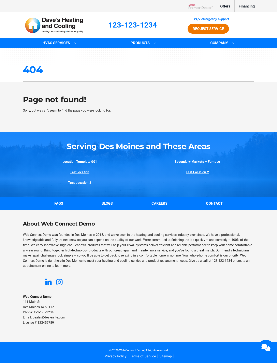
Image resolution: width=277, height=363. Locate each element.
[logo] (54, 18)
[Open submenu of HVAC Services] (77, 43)
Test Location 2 (197, 172)
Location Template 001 (79, 162)
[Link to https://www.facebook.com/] (26, 282)
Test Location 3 (79, 183)
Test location (79, 172)
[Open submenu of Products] (157, 43)
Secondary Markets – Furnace (197, 162)
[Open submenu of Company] (235, 43)
